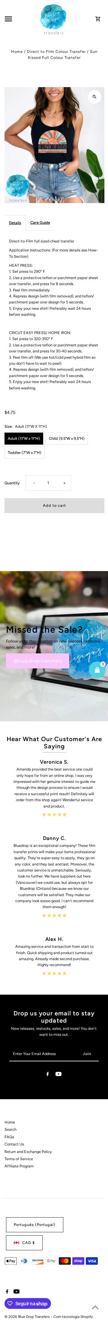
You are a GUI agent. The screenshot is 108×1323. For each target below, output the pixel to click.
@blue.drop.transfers (38, 661)
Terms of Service (18, 1159)
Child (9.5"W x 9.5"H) (67, 438)
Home (17, 51)
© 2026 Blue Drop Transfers (27, 1317)
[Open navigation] (20, 18)
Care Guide (40, 222)
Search (10, 1129)
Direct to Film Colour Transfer (56, 51)
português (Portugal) (35, 1224)
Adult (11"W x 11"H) (24, 438)
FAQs (9, 1137)
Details (15, 223)
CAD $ (28, 1242)
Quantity (12, 483)
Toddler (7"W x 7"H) (24, 452)
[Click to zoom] (94, 97)
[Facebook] (47, 1075)
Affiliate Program (19, 1166)
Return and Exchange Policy (28, 1151)
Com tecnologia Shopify (73, 1317)
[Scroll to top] (95, 1307)
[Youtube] (59, 1075)
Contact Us (14, 1144)
